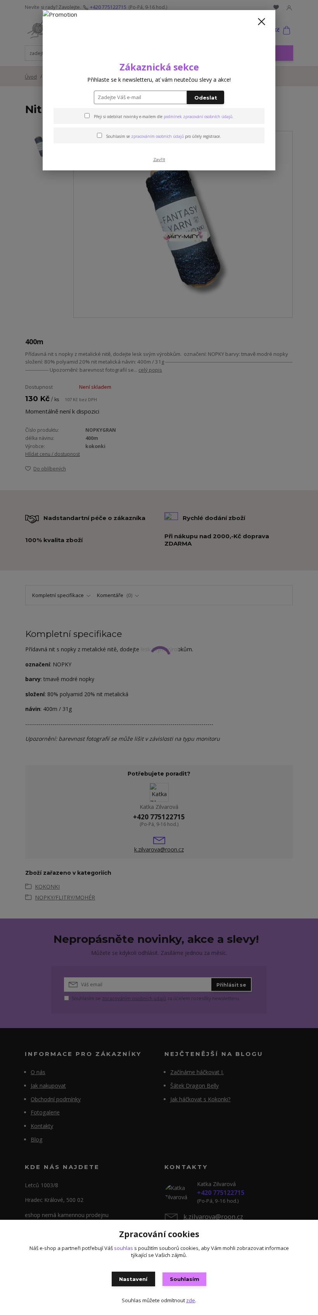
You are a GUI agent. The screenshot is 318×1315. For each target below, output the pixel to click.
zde (190, 1300)
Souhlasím (184, 1279)
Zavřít (159, 159)
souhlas (123, 1248)
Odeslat (205, 97)
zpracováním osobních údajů (157, 136)
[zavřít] (261, 22)
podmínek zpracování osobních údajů (198, 116)
